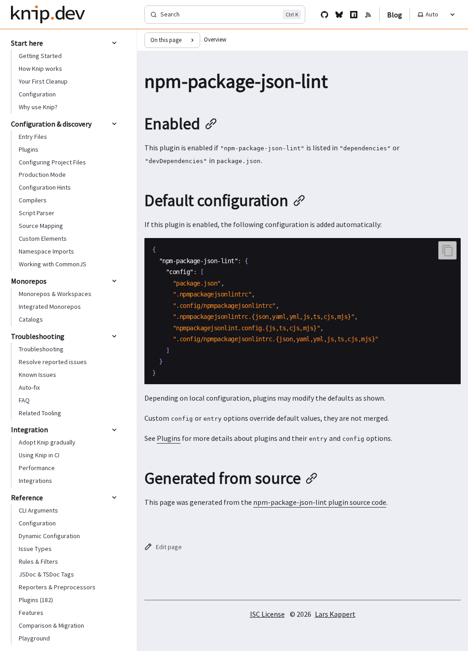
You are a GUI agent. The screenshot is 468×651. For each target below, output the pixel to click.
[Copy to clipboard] (447, 250)
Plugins (169, 438)
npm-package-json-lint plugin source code (319, 502)
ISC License (267, 614)
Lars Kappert (335, 614)
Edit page (169, 547)
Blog (394, 14)
